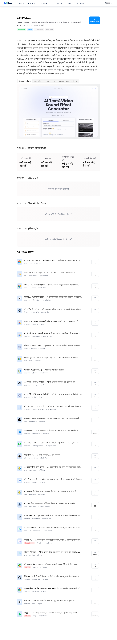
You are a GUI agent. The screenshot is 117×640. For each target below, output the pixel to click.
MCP (69, 3)
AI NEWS (31, 3)
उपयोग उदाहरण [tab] (59, 81)
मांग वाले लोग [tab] (48, 81)
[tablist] (48, 81)
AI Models (81, 3)
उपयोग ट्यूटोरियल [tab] (71, 81)
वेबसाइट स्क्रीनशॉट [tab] (25, 81)
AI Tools (43, 3)
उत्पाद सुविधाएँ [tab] (37, 81)
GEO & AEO (57, 3)
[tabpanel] (58, 113)
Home (21, 3)
